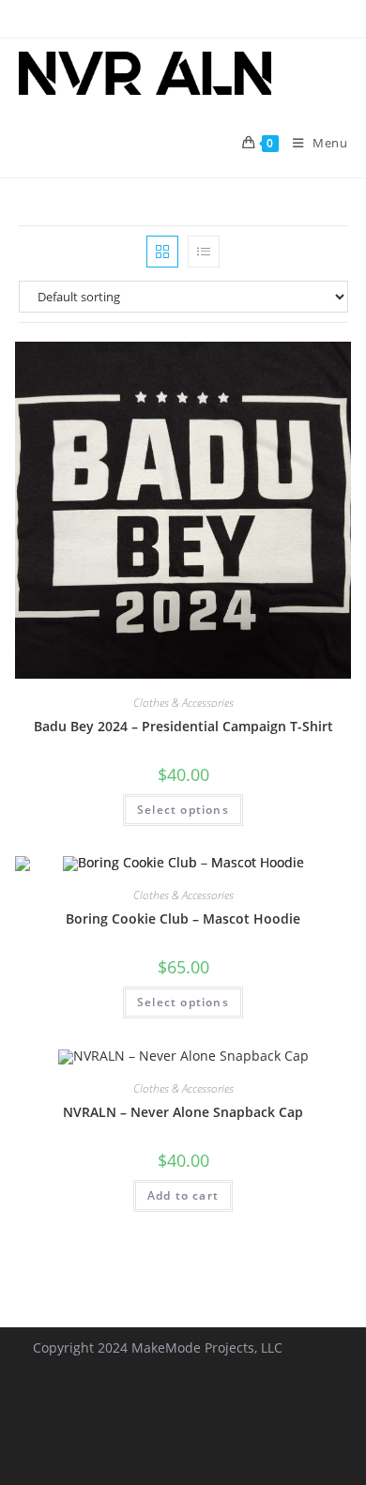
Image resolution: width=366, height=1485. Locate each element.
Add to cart (183, 1195)
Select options (183, 810)
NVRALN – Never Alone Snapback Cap (183, 1112)
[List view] (204, 252)
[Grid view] (162, 252)
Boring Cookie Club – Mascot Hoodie (183, 918)
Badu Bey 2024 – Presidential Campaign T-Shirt (183, 726)
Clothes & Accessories (183, 703)
